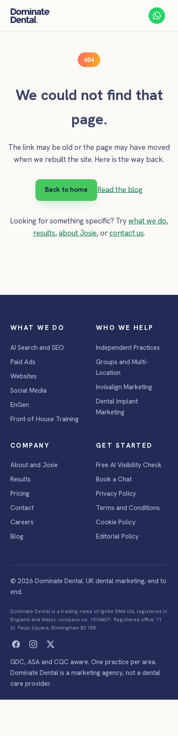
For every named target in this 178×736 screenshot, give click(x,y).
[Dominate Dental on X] (50, 644)
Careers (22, 522)
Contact (22, 508)
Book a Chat (114, 479)
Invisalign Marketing (124, 387)
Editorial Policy (117, 536)
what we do (147, 221)
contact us (126, 233)
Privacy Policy (116, 493)
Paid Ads (22, 362)
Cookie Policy (116, 522)
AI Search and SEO (37, 347)
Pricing (19, 493)
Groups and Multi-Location (122, 367)
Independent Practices (128, 347)
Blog (16, 536)
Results (20, 479)
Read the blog (120, 189)
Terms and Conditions (128, 508)
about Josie (78, 233)
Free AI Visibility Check (129, 465)
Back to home (66, 189)
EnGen (19, 404)
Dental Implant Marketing (117, 406)
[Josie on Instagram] (33, 644)
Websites (23, 376)
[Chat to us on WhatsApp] (157, 15)
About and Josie (34, 465)
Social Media (28, 390)
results (44, 233)
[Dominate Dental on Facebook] (16, 644)
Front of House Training (44, 419)
